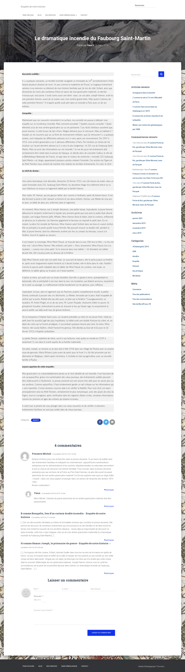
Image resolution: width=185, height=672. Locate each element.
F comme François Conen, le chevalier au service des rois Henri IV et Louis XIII (148, 174)
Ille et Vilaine (138, 271)
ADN (134, 251)
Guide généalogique (67, 15)
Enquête (36, 420)
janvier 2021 (138, 218)
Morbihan (136, 276)
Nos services (50, 15)
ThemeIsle (160, 666)
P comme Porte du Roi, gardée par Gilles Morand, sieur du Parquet (148, 147)
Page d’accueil (28, 15)
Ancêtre (136, 256)
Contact (84, 15)
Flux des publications (141, 294)
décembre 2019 (139, 223)
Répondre (110, 490)
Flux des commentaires (142, 299)
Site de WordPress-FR (142, 304)
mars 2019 (137, 233)
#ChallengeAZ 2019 (141, 247)
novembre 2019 (139, 228)
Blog (40, 15)
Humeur (136, 266)
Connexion (137, 289)
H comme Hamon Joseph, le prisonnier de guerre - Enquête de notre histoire (64, 543)
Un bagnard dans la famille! (144, 93)
